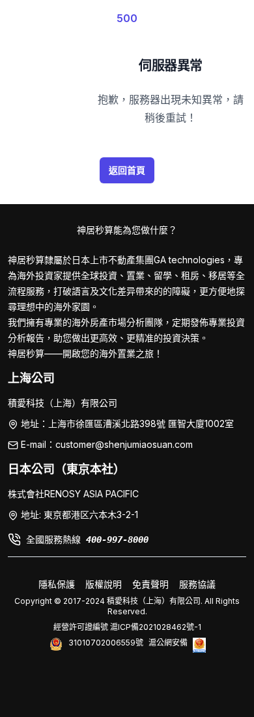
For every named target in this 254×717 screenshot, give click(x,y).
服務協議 (197, 584)
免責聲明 (150, 584)
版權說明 (103, 584)
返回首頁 (127, 170)
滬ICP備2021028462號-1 (155, 627)
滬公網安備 (168, 642)
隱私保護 (56, 584)
